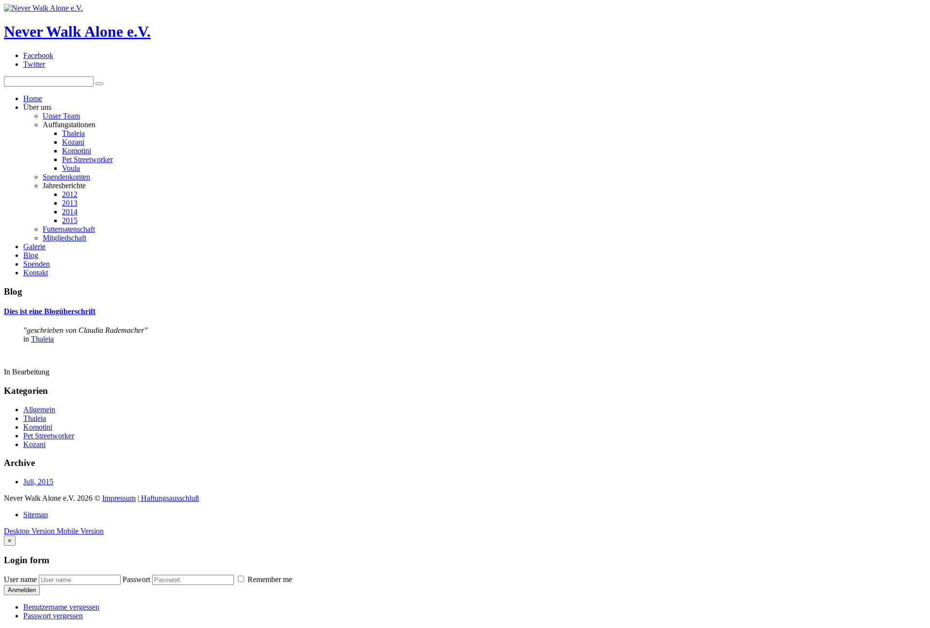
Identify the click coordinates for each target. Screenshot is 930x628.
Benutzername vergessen (61, 607)
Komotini (76, 151)
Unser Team (61, 116)
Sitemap (35, 514)
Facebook (38, 55)
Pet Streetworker (87, 159)
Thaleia (73, 133)
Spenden (36, 264)
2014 (70, 212)
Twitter (34, 64)
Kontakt (35, 273)
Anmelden (22, 590)
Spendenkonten (66, 177)
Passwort (136, 579)
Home (32, 98)
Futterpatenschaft (69, 229)
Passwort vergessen (53, 616)
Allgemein (39, 409)
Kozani (73, 142)
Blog (30, 255)
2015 (70, 220)
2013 (70, 203)
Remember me (269, 579)
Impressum (119, 498)
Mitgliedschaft (64, 238)
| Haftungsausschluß (168, 498)
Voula (71, 168)
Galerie (34, 246)
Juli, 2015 (38, 482)
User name (20, 579)
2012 (70, 194)
